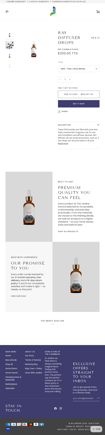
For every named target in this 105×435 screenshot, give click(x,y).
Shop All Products (68, 231)
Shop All (9, 364)
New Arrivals (11, 360)
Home (8, 355)
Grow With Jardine (33, 372)
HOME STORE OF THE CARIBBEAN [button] (52, 353)
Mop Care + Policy (33, 368)
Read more (63, 143)
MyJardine (76, 423)
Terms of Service (33, 360)
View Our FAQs (18, 296)
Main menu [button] (10, 352)
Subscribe (9, 388)
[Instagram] (60, 408)
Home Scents (11, 372)
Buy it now (78, 104)
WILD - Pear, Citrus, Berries (73, 69)
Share (65, 111)
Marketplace (11, 384)
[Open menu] (9, 11)
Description (64, 125)
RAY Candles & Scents (68, 49)
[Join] (97, 398)
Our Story (29, 355)
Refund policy (31, 364)
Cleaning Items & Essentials (13, 378)
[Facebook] (55, 408)
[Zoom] (20, 62)
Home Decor (11, 368)
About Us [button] (30, 352)
